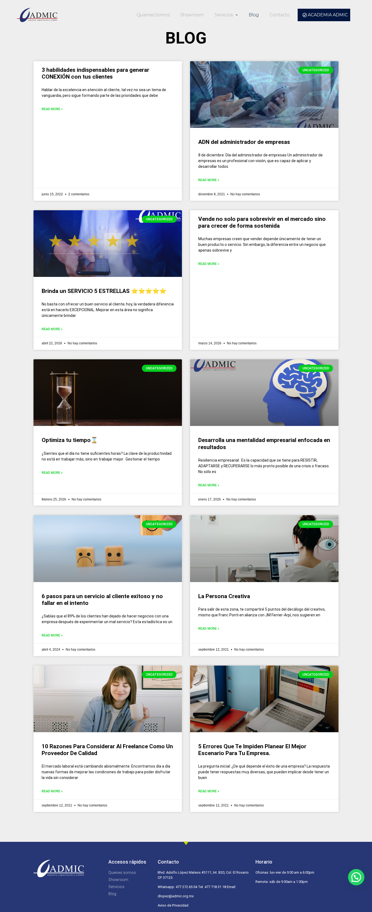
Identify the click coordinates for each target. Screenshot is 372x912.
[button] (356, 877)
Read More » (52, 109)
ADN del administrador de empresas (244, 142)
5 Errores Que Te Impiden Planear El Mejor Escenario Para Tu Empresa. (252, 749)
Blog (254, 14)
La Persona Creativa (224, 596)
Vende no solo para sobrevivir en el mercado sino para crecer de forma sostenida (262, 222)
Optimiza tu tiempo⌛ (70, 440)
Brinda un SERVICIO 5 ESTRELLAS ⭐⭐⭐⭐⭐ (104, 291)
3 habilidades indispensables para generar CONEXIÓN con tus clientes (95, 73)
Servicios (224, 14)
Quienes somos (152, 14)
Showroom (192, 14)
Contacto (279, 14)
